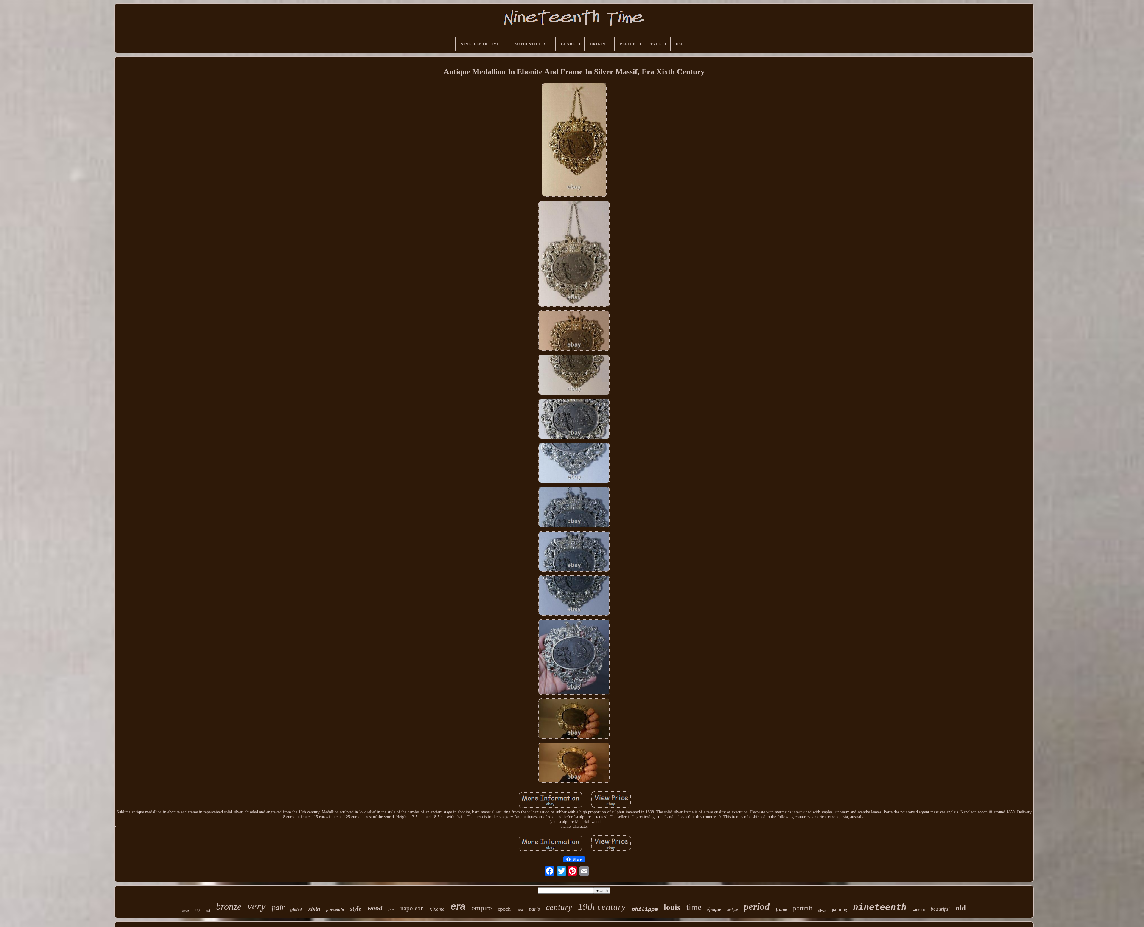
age (197, 909)
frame (781, 909)
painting (839, 909)
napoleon (412, 908)
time (693, 907)
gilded (296, 909)
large (185, 910)
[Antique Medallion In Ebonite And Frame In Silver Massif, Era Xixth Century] (574, 140)
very (256, 906)
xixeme (437, 909)
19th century (602, 906)
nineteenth (880, 907)
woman (919, 909)
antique (732, 910)
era (458, 906)
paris (534, 909)
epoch (504, 909)
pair (278, 907)
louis (672, 907)
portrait (802, 908)
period (757, 906)
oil (208, 910)
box (391, 909)
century (559, 907)
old (961, 908)
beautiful (940, 909)
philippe (645, 909)
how (520, 910)
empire (482, 908)
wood (375, 908)
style (355, 908)
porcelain (335, 909)
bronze (228, 906)
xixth (314, 909)
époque (714, 909)
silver (822, 910)
